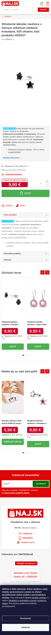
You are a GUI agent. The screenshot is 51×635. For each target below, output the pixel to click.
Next (47, 272)
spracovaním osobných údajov (16, 493)
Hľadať (43, 10)
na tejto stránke (39, 597)
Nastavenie (25, 618)
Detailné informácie (11, 157)
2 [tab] (25, 355)
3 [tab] (28, 355)
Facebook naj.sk (27, 542)
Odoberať (41, 484)
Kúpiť (27, 193)
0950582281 (27, 538)
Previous (42, 272)
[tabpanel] (13, 314)
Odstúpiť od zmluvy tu (26, 563)
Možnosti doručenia (14, 174)
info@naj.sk (28, 533)
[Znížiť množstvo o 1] (47, 185)
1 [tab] (23, 355)
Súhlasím (25, 627)
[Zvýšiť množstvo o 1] (47, 181)
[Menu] (47, 3)
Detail (18, 441)
